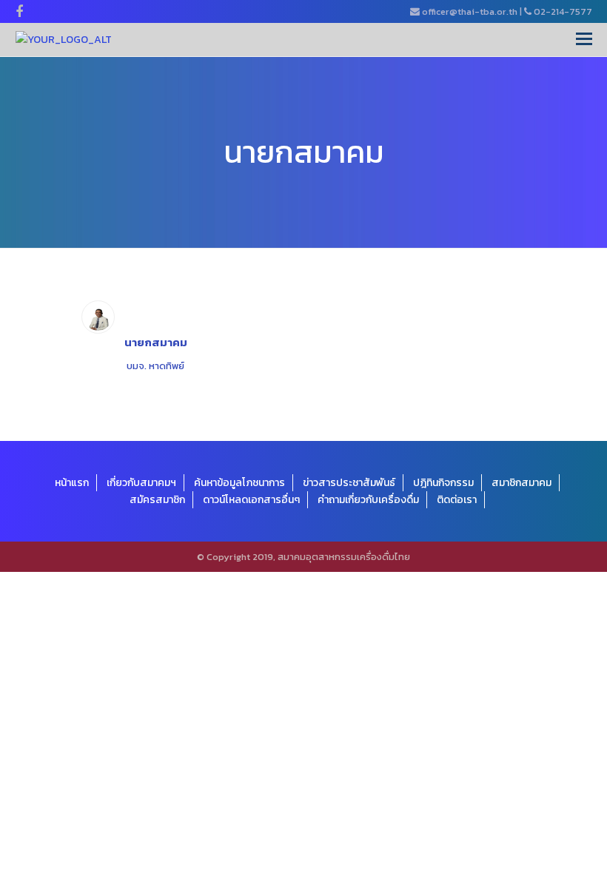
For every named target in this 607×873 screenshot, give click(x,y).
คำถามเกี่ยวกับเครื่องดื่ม (368, 500)
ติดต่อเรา (457, 500)
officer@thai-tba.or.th (469, 11)
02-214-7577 (563, 11)
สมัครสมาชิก (157, 500)
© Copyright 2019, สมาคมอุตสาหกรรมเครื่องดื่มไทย (303, 557)
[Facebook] (19, 11)
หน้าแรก (72, 483)
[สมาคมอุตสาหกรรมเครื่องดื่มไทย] (64, 39)
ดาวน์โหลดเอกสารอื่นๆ (251, 500)
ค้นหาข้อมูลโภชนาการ (239, 483)
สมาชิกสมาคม (521, 483)
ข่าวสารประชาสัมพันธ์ (349, 483)
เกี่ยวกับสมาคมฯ (141, 483)
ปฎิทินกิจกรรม (443, 483)
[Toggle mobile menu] (584, 39)
